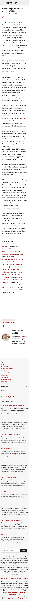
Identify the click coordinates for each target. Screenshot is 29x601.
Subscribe (25, 578)
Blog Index (4, 381)
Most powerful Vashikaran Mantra (10, 420)
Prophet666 (11, 2)
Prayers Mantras (6, 366)
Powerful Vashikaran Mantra (9, 477)
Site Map (24, 598)
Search (24, 550)
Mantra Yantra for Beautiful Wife (12, 290)
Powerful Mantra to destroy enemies (11, 520)
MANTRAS (4, 534)
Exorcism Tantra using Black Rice (13, 254)
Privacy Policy (12, 598)
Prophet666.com (21, 336)
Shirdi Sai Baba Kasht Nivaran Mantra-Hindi (12, 405)
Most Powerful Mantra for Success (10, 434)
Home (3, 364)
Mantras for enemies (9, 319)
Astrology (4, 371)
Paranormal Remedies (9, 322)
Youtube (19, 578)
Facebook (13, 578)
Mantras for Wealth (6, 506)
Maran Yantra (7, 180)
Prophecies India (6, 379)
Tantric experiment (20, 118)
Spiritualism (4, 377)
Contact (19, 598)
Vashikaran (4, 375)
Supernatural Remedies (7, 373)
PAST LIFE (4, 491)
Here (12, 71)
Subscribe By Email (7, 397)
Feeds (3, 578)
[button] (3, 17)
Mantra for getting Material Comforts (14, 259)
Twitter (8, 578)
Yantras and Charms (7, 368)
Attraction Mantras (6, 448)
